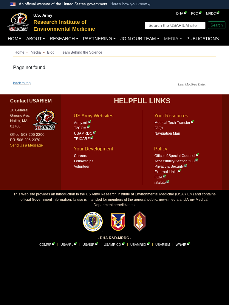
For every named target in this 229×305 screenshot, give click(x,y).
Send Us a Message (26, 145)
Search (217, 25)
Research (62, 38)
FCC (194, 13)
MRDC (211, 13)
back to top (22, 83)
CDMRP (45, 244)
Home (19, 52)
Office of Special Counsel (174, 156)
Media (171, 38)
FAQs (158, 128)
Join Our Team (138, 38)
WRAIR (181, 244)
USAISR (89, 244)
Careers (80, 156)
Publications (202, 38)
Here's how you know (128, 4)
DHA (179, 13)
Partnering (97, 38)
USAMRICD (112, 244)
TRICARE (82, 139)
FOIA (158, 177)
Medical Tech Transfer (172, 123)
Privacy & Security (169, 166)
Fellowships (83, 161)
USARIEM (162, 244)
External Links (165, 172)
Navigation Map (167, 133)
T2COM (80, 128)
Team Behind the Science (81, 52)
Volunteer (81, 166)
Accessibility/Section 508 (174, 161)
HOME (14, 38)
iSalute (160, 182)
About (34, 38)
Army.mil (81, 123)
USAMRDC (83, 133)
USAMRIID (138, 244)
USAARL (67, 244)
